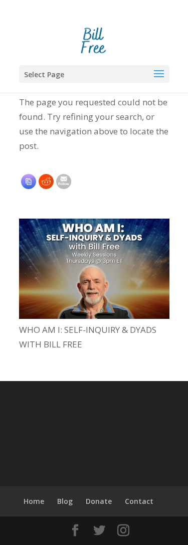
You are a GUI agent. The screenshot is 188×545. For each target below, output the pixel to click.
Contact (139, 501)
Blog (65, 501)
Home (34, 501)
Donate (99, 501)
